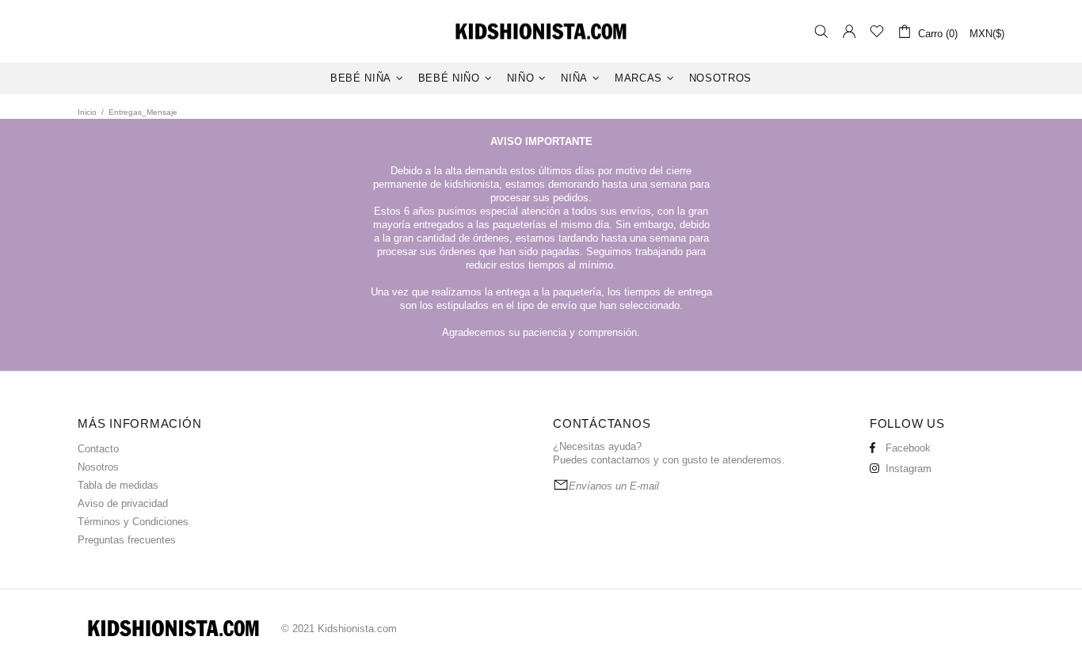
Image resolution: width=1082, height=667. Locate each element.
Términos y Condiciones (133, 522)
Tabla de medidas (118, 485)
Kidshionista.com (541, 31)
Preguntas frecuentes (127, 540)
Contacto (98, 449)
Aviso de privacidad (123, 503)
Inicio (87, 112)
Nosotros (98, 467)
